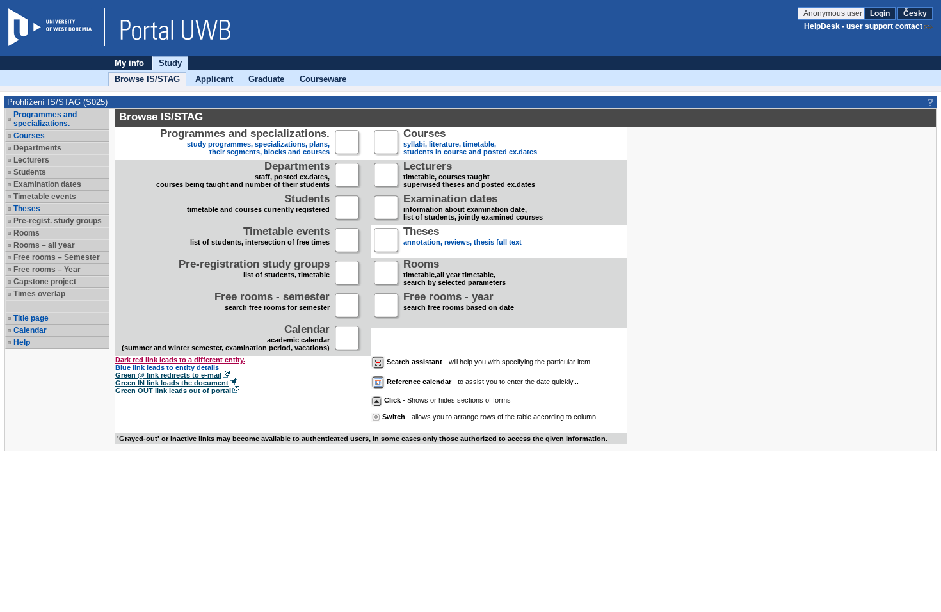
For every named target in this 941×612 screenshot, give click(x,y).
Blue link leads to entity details (167, 367)
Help (21, 342)
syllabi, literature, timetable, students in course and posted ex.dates (470, 143)
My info (129, 63)
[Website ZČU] (56, 27)
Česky (915, 13)
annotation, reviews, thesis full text (462, 237)
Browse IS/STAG (147, 79)
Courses (29, 135)
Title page (31, 318)
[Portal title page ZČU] (169, 27)
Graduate (266, 79)
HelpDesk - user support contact (863, 26)
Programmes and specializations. (45, 119)
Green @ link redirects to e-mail (168, 375)
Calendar (30, 330)
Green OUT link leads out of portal (173, 390)
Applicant (214, 79)
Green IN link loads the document (172, 383)
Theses (26, 208)
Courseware (323, 79)
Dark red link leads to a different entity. (180, 360)
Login (880, 13)
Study (170, 63)
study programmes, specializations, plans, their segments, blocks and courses (245, 143)
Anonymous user (833, 13)
